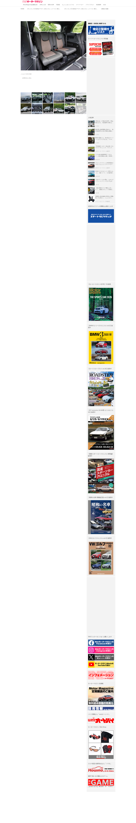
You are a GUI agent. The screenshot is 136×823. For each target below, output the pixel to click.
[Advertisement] (68, 14)
